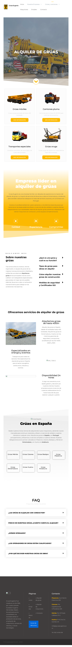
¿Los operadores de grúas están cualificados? (29, 543)
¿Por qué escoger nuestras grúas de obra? (28, 553)
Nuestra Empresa (33, 4)
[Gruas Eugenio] (11, 7)
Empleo (34, 9)
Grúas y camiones (51, 4)
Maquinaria (24, 9)
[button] (51, 259)
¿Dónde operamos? (17, 533)
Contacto (43, 9)
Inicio (22, 4)
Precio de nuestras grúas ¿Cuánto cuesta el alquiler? (33, 523)
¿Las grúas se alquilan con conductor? (26, 513)
